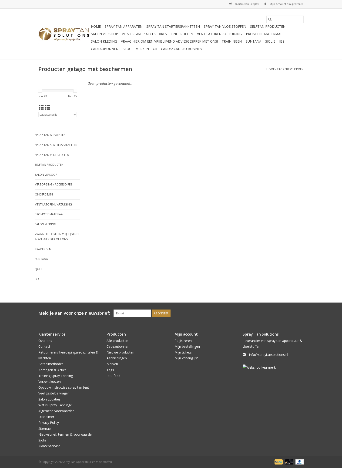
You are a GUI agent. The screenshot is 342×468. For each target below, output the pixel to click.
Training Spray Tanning (55, 376)
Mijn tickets (183, 352)
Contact (44, 346)
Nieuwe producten (120, 352)
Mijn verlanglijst (186, 358)
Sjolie (270, 41)
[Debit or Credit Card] (288, 462)
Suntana (253, 41)
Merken (142, 49)
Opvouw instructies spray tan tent (63, 387)
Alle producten (117, 340)
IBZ (282, 41)
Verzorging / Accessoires (144, 34)
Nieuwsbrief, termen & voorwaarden (66, 434)
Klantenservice (49, 446)
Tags (280, 69)
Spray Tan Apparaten (123, 26)
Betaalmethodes (51, 364)
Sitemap (44, 428)
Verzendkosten (49, 381)
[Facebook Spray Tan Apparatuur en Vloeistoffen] (291, 313)
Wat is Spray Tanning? (54, 405)
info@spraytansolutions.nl (268, 354)
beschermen (295, 69)
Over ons (45, 340)
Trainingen (232, 41)
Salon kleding (104, 41)
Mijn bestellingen (187, 346)
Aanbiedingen (117, 358)
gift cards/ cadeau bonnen (177, 49)
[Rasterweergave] (41, 107)
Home (96, 26)
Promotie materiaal (264, 34)
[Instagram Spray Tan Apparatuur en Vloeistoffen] (300, 313)
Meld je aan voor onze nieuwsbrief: (74, 313)
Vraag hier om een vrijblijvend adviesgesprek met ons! (169, 41)
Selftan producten (267, 26)
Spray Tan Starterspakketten (173, 26)
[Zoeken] (269, 19)
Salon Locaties (49, 399)
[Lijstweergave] (47, 107)
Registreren (183, 340)
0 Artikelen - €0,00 (246, 4)
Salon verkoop (104, 34)
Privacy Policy (48, 422)
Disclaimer (46, 416)
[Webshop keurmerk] (273, 367)
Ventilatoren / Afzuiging (219, 34)
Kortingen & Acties (52, 370)
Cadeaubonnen (104, 49)
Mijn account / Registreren (286, 4)
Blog (126, 49)
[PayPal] (278, 462)
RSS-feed (113, 376)
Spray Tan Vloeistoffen (225, 26)
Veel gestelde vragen (54, 393)
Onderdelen (182, 34)
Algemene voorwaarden (56, 411)
